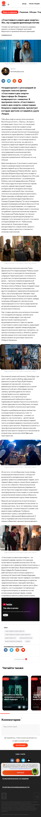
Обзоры (33, 12)
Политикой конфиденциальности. (20, 768)
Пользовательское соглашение (15, 778)
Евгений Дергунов (17, 71)
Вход (24, 4)
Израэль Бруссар (26, 638)
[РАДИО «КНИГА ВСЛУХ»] (34, 771)
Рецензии (23, 12)
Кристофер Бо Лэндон (13, 641)
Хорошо (20, 772)
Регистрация (34, 4)
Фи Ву (28, 641)
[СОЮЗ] (4, 796)
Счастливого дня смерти (14, 631)
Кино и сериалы (10, 12)
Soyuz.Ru (3, 3)
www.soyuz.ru (30, 801)
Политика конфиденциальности (15, 787)
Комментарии (21, 659)
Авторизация (20, 745)
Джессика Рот (10, 638)
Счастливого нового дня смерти (17, 634)
